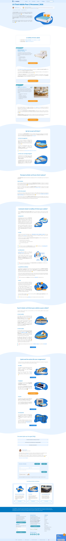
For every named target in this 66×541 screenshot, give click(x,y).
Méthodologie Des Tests (47, 527)
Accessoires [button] (33, 1)
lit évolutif (45, 343)
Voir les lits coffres (33, 377)
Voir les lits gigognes (33, 393)
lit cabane (37, 343)
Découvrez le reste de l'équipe (23, 457)
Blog (45, 524)
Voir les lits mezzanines (33, 425)
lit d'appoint (34, 135)
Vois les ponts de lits (33, 409)
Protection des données (34, 539)
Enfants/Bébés (46, 523)
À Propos (45, 521)
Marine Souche (17, 7)
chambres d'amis (37, 187)
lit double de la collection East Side (24, 69)
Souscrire (21, 532)
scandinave (25, 235)
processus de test (35, 8)
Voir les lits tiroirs (33, 347)
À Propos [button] (43, 1)
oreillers (31, 372)
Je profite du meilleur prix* (33, 119)
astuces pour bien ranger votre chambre (30, 150)
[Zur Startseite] (18, 1)
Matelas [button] (26, 1)
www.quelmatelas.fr (20, 539)
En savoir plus (19, 501)
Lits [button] (29, 1)
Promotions (21, 522)
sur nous (29, 8)
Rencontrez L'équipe (47, 529)
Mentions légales (27, 539)
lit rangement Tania (38, 107)
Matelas (45, 516)
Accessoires (46, 519)
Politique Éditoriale (47, 528)
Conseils (45, 520)
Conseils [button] (38, 1)
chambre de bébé (24, 332)
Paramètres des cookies (42, 539)
